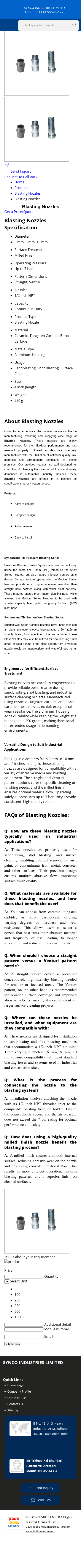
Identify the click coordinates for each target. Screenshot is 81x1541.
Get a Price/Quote (18, 211)
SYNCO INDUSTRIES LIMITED (44, 10)
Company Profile (19, 1391)
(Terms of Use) (47, 1522)
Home (19, 182)
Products (21, 187)
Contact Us (15, 1404)
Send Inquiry (20, 171)
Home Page (15, 1385)
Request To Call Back (20, 177)
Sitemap (13, 1410)
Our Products (17, 1398)
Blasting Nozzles (27, 193)
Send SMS (44, 1500)
